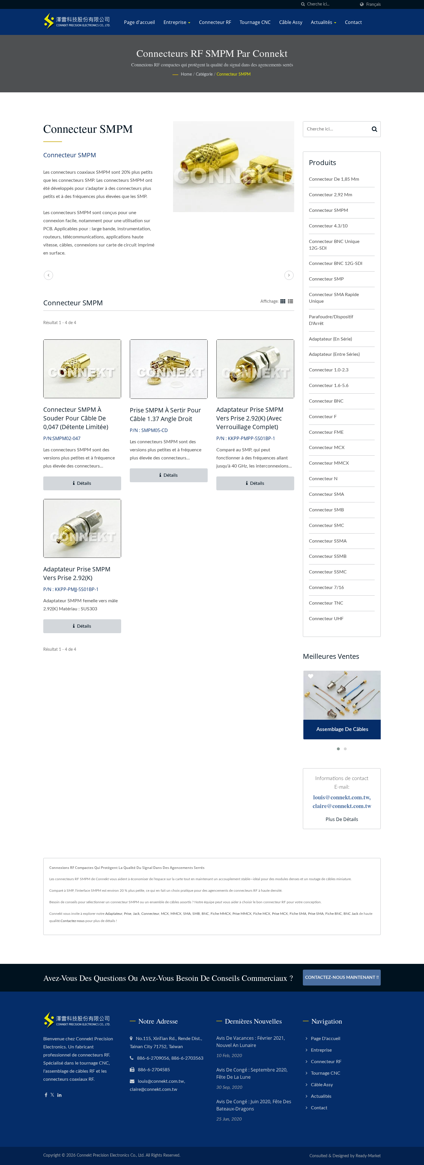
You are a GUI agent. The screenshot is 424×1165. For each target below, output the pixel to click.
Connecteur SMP (326, 279)
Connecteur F (323, 416)
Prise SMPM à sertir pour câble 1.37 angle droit (165, 414)
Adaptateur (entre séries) (334, 354)
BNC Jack (351, 913)
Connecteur (150, 913)
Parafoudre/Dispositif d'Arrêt (331, 320)
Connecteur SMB (326, 510)
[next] (289, 275)
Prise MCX (280, 913)
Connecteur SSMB (327, 556)
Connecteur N (323, 478)
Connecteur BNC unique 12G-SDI (334, 244)
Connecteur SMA (326, 494)
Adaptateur (113, 913)
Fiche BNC (333, 913)
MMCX (175, 913)
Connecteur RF (215, 22)
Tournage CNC (255, 22)
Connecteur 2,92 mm (330, 194)
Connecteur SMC (326, 525)
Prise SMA (316, 913)
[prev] (48, 275)
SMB (196, 913)
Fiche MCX (261, 913)
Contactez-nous (73, 921)
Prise (127, 913)
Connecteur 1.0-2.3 (328, 370)
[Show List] (290, 301)
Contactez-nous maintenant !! (342, 977)
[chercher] (303, 4)
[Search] (374, 129)
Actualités (322, 22)
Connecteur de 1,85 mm (334, 179)
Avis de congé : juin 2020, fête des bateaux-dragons (253, 1105)
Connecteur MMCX (329, 463)
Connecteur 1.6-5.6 (328, 385)
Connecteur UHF (326, 618)
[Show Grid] (283, 301)
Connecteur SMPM (234, 74)
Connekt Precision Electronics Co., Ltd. (111, 1155)
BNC (205, 913)
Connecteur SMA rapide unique (334, 298)
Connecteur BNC (326, 401)
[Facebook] (46, 1095)
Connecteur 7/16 (326, 587)
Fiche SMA (298, 913)
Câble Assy (290, 22)
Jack (136, 913)
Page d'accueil (139, 22)
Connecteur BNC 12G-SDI (335, 263)
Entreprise (175, 22)
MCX (165, 913)
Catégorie (204, 74)
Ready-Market (368, 1156)
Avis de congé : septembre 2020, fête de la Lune (252, 1073)
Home (186, 74)
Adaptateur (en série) (330, 339)
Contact (353, 22)
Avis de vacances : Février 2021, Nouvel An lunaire (250, 1041)
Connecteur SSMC (328, 572)
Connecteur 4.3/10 (328, 226)
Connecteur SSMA (328, 541)
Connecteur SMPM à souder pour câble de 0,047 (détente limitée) (75, 418)
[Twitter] (52, 1095)
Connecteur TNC (326, 603)
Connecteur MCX (326, 447)
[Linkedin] (59, 1095)
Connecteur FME (326, 432)
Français (373, 4)
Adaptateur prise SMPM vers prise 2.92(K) (76, 573)
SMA (187, 913)
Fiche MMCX (221, 913)
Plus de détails (342, 819)
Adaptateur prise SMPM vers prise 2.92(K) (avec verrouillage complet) (250, 418)
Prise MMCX (242, 913)
